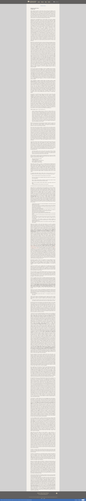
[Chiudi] (85, 499)
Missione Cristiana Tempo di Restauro (33, 2)
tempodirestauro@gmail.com (44, 494)
